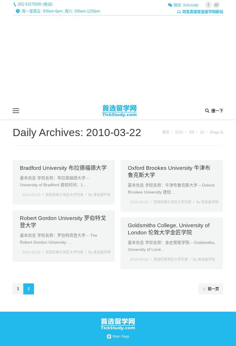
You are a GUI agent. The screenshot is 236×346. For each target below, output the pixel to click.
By (99, 195)
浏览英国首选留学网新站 (202, 12)
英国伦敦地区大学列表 (170, 259)
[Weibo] (216, 4)
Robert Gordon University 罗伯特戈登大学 (63, 221)
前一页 (213, 289)
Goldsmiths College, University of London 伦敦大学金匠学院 (169, 229)
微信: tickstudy (185, 5)
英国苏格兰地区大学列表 (64, 252)
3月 (191, 132)
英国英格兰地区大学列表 (64, 195)
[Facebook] (208, 4)
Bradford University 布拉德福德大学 (63, 168)
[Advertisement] (118, 58)
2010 (179, 132)
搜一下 (217, 110)
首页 (165, 132)
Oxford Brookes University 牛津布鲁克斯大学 (169, 171)
